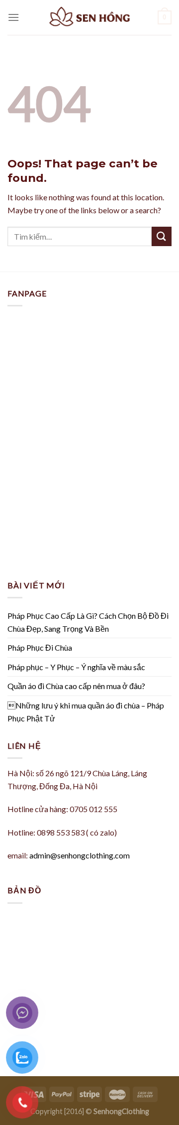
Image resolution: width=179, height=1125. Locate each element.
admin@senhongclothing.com (79, 855)
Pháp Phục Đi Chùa (39, 647)
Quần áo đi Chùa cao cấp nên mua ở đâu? (76, 686)
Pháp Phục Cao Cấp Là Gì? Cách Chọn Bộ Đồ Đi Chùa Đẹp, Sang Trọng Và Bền (88, 622)
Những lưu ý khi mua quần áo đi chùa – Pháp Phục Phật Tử (85, 712)
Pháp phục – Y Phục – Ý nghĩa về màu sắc (76, 667)
